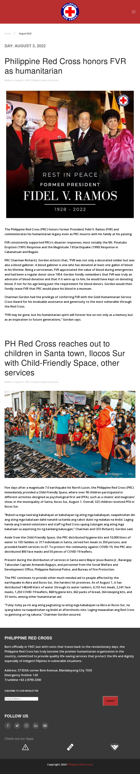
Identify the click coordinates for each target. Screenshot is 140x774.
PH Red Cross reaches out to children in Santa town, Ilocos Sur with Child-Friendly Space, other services (65, 357)
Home (8, 33)
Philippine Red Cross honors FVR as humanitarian (65, 65)
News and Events (49, 80)
